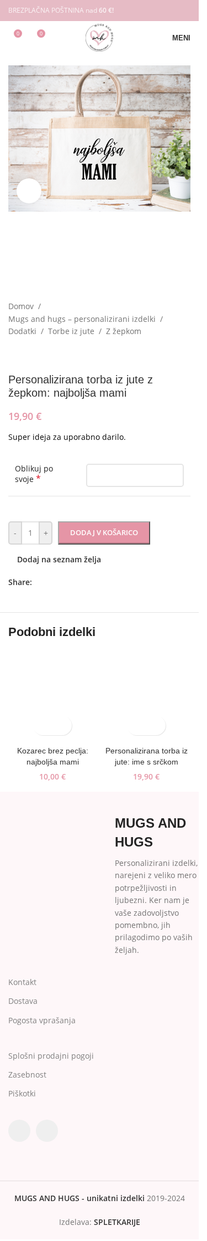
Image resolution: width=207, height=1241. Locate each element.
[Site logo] (99, 37)
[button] (136, 725)
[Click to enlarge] (29, 190)
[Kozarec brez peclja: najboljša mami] (52, 696)
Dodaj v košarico (104, 532)
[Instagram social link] (183, 10)
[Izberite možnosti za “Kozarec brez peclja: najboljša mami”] (42, 725)
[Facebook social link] (169, 10)
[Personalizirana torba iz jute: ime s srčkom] (146, 696)
